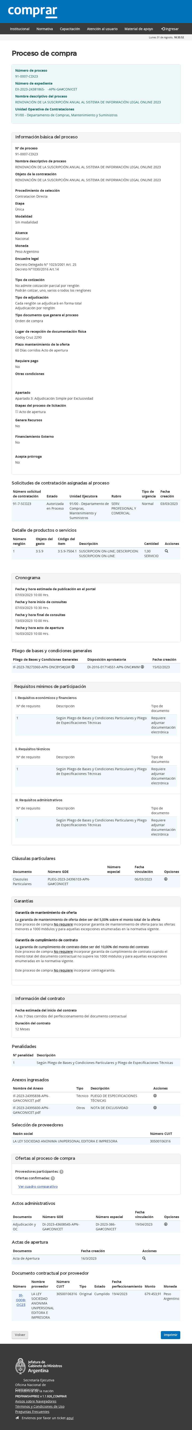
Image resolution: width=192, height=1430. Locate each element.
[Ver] (165, 879)
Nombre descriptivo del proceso (41, 96)
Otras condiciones (29, 373)
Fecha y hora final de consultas (40, 615)
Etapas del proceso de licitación (40, 405)
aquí (70, 1418)
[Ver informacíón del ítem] (166, 551)
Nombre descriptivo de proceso (40, 161)
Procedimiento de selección (37, 190)
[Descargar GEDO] (73, 667)
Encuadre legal (27, 258)
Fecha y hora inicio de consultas (41, 602)
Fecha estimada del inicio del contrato (46, 1010)
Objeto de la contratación (35, 174)
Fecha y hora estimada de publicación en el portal (55, 589)
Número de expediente (33, 83)
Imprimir (170, 1335)
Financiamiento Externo (34, 436)
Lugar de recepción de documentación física (50, 331)
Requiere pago (26, 361)
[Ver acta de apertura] (144, 1258)
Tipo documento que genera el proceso (46, 315)
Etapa (19, 203)
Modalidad (23, 216)
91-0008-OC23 (21, 1300)
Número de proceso (31, 70)
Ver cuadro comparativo (38, 1186)
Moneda (21, 245)
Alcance (21, 233)
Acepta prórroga (28, 456)
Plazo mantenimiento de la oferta (42, 344)
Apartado (22, 392)
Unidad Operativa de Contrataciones (44, 109)
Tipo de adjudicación (31, 297)
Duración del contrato (33, 1023)
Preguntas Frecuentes (32, 1411)
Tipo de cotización (29, 279)
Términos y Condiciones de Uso (39, 1406)
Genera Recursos (28, 420)
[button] (70, 28)
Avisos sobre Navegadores (35, 1401)
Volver (20, 1335)
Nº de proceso (26, 148)
